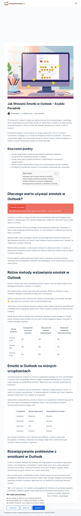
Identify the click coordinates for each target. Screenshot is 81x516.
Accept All (38, 508)
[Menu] (76, 3)
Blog (36, 113)
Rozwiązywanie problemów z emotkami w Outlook (40, 183)
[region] (25, 501)
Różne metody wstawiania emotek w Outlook (38, 179)
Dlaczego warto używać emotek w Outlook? (38, 176)
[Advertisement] (40, 22)
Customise (12, 508)
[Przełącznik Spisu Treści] (55, 173)
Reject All (26, 508)
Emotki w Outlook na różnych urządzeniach (38, 181)
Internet (41, 113)
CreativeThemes (49, 512)
